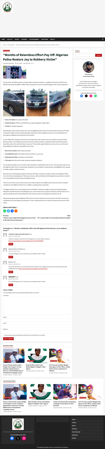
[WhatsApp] (4, 210)
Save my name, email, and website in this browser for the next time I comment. (25, 335)
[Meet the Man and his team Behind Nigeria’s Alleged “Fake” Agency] (37, 356)
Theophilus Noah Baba (8, 63)
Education (44, 39)
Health (52, 39)
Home (3, 39)
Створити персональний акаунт (18, 234)
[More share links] (15, 210)
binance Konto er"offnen (15, 249)
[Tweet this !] (8, 210)
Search (77, 51)
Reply (10, 244)
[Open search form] (102, 39)
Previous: (19, 218)
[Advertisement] (52, 24)
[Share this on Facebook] (12, 210)
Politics (9, 39)
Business (24, 39)
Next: (54, 217)
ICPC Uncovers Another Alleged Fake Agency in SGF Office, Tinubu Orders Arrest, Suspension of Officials (89, 403)
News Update (6, 50)
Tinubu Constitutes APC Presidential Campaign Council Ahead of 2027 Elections (64, 403)
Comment (6, 295)
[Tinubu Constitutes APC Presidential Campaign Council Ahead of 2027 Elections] (65, 392)
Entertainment (34, 39)
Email (5, 323)
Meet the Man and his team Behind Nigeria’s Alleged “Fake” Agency (36, 367)
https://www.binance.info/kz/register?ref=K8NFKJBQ (32, 268)
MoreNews (57, 447)
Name (5, 317)
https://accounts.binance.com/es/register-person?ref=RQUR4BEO (26, 240)
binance (10, 262)
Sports (17, 39)
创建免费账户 (12, 277)
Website (5, 329)
